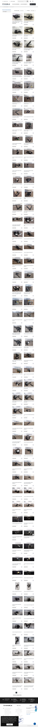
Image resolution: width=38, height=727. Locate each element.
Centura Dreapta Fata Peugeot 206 (29, 618)
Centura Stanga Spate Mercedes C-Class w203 (29, 673)
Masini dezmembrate (24, 4)
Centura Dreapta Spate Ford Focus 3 (17, 388)
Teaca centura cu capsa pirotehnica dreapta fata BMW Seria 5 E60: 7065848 (28, 49)
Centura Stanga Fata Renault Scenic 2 (16, 645)
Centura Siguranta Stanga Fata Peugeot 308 (28, 361)
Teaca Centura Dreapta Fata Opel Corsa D (17, 320)
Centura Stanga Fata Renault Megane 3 (28, 469)
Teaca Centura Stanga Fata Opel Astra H (17, 659)
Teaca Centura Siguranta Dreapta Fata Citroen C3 (29, 645)
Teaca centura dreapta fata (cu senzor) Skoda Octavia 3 (17, 89)
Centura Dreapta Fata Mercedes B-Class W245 (29, 401)
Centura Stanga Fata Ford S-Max (29, 116)
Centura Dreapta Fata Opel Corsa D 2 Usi (17, 157)
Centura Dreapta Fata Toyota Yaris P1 (17, 578)
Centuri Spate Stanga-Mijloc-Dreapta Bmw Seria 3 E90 (16, 225)
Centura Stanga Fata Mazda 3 (28, 252)
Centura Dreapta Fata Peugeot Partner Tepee (16, 144)
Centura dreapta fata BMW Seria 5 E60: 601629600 (17, 35)
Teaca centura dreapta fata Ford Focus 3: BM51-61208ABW (29, 62)
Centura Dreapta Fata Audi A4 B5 (17, 496)
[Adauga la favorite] (21, 23)
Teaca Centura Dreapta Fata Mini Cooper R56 (17, 537)
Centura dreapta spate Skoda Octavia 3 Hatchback (28, 76)
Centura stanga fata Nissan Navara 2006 (16, 49)
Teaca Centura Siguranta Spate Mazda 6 (28, 428)
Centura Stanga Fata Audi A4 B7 (28, 577)
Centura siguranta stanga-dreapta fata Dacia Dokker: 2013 (17, 22)
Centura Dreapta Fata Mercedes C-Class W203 (17, 673)
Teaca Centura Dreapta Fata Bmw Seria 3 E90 (29, 212)
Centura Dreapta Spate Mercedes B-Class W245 (29, 388)
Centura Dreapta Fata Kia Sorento (17, 306)
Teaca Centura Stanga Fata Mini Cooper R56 (28, 523)
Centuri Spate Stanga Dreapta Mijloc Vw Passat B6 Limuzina (16, 293)
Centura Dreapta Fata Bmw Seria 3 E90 (29, 225)
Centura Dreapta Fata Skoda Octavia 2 (16, 510)
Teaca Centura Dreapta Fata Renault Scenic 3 (16, 103)
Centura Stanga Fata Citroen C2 (28, 333)
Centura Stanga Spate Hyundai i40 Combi (29, 198)
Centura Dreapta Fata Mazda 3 (16, 279)
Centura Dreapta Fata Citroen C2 (17, 347)
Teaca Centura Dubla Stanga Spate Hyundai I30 (16, 564)
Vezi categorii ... (5, 11)
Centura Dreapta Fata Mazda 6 (28, 442)
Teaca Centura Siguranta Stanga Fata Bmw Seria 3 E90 (17, 117)
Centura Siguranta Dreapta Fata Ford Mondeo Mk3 (28, 537)
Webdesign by (29, 725)
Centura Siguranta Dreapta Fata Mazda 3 (28, 266)
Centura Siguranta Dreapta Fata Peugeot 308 (17, 361)
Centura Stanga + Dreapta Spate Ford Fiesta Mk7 (28, 347)
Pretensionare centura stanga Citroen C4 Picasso (28, 89)
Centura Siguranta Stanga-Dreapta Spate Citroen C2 (16, 334)
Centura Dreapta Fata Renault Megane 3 (16, 605)
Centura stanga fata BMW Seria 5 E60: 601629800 (29, 22)
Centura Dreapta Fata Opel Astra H (29, 238)
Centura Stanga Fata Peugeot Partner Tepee (28, 130)
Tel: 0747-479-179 (6, 715)
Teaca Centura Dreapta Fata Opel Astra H (29, 659)
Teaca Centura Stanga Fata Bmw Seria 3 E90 (17, 212)
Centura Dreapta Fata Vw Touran (17, 523)
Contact (19, 714)
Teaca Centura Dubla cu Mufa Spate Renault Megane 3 (28, 483)
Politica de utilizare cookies (18, 715)
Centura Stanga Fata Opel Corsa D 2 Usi (29, 157)
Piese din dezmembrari (16, 4)
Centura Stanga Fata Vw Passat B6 (29, 279)
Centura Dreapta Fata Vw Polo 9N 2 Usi (17, 374)
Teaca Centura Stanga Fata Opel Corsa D (29, 320)
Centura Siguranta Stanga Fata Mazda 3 (17, 266)
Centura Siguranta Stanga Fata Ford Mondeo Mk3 (28, 550)
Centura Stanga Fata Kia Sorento (29, 306)
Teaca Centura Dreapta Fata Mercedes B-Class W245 (16, 442)
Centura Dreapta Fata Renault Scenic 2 (16, 618)
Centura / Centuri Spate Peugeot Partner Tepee (17, 130)
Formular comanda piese (18, 711)
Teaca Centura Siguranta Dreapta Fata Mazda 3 (17, 428)
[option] (30, 711)
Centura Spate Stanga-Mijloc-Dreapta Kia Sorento (28, 293)
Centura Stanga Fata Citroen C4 (17, 591)
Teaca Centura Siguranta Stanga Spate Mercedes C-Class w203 (29, 686)
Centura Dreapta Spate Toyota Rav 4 (29, 184)
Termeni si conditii (18, 716)
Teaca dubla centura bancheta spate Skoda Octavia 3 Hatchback (17, 76)
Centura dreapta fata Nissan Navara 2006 (28, 35)
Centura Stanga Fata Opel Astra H (17, 252)
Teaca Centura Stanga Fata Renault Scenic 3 (28, 103)
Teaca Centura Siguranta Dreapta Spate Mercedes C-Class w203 (17, 686)
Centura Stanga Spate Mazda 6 (28, 455)
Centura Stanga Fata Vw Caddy (16, 198)
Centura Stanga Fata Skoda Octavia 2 (28, 510)
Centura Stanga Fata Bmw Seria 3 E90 (17, 239)
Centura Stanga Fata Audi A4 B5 (28, 496)
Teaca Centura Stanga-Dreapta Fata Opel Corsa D (28, 171)
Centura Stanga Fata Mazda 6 (16, 455)
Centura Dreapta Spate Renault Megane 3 (17, 483)
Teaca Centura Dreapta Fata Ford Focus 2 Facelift (29, 144)
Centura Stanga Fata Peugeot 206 (29, 604)
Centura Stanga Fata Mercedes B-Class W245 (17, 415)
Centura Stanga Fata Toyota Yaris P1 (29, 564)
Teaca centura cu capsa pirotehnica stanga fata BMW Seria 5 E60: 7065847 (16, 62)
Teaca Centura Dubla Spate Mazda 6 (29, 415)
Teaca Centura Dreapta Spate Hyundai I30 (16, 550)
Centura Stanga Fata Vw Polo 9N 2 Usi (29, 374)
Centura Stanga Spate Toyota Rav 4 (17, 184)
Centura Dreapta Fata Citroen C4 (28, 591)
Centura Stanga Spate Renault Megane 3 (16, 469)
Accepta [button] (9, 724)
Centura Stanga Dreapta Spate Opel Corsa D (16, 171)
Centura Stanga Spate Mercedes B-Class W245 (17, 401)
